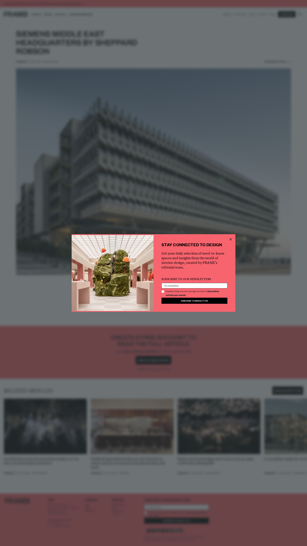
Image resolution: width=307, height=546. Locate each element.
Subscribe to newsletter (194, 300)
